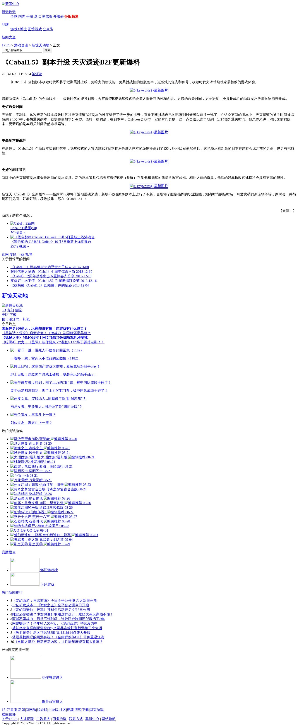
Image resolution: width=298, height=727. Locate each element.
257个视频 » (19, 246)
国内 (21, 16)
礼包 (28, 254)
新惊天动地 (40, 45)
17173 (6, 45)
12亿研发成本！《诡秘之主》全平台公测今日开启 (50, 605)
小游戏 (53, 710)
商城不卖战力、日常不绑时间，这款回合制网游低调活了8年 (58, 619)
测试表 (47, 16)
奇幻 (10, 310)
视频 (70, 710)
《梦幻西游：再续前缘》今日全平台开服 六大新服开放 (54, 600)
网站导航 (109, 719)
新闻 (21, 710)
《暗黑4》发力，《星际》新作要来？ (30, 342)
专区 (13, 254)
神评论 (37, 74)
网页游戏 (97, 710)
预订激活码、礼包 (16, 319)
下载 (20, 254)
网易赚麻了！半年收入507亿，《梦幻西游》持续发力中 (55, 623)
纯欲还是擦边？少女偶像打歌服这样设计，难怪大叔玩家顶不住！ (62, 614)
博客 (77, 710)
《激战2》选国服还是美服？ (69, 333)
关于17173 (9, 719)
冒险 (18, 310)
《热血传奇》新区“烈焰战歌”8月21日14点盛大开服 (51, 632)
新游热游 (9, 12)
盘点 (37, 16)
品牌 (5, 24)
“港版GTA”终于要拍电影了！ (81, 342)
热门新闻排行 (12, 592)
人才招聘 (27, 719)
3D (4, 310)
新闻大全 (9, 37)
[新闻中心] (10, 4)
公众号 (48, 29)
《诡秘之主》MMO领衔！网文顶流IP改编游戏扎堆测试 (45, 337)
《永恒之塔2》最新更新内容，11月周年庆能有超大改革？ (58, 642)
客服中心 (92, 719)
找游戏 (42, 710)
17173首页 (9, 710)
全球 (13, 16)
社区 (62, 710)
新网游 (31, 710)
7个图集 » (17, 232)
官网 (5, 254)
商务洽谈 (60, 719)
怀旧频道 (72, 16)
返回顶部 (9, 714)
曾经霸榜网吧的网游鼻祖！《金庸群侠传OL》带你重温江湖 (58, 637)
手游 (29, 16)
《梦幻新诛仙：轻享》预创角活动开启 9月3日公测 (51, 610)
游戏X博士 (18, 29)
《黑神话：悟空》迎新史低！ (24, 333)
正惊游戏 (35, 29)
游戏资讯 (21, 45)
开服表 (58, 16)
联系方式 (76, 719)
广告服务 (43, 719)
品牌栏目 (9, 552)
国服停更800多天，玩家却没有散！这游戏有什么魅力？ (44, 328)
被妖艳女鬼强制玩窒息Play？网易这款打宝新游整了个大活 (57, 628)
